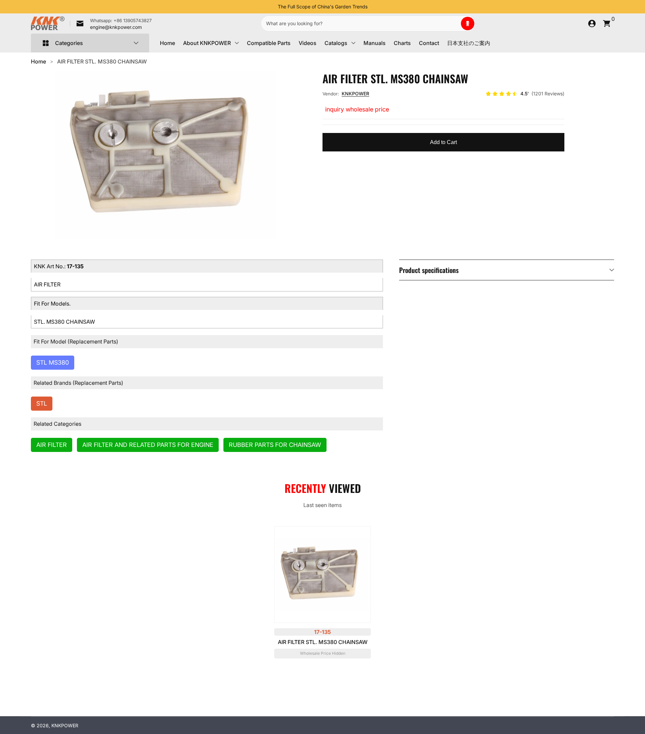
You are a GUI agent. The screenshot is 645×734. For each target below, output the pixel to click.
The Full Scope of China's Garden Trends (323, 6)
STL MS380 (52, 362)
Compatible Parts (269, 43)
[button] (467, 23)
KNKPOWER (355, 93)
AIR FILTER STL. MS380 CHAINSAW (102, 61)
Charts (402, 43)
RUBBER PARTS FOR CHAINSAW (275, 444)
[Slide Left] (272, 6)
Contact (429, 43)
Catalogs (336, 43)
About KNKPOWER (207, 43)
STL (41, 403)
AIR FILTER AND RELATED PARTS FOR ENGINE (147, 444)
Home (167, 43)
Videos (307, 43)
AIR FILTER (51, 444)
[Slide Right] (373, 6)
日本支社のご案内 (468, 43)
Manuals (374, 43)
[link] (111, 23)
